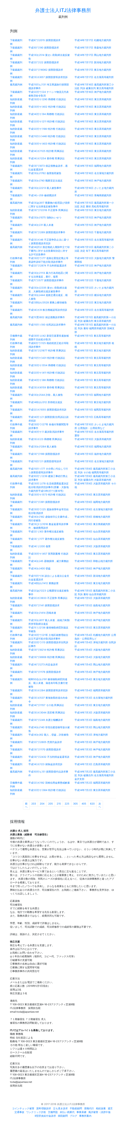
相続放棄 (101, 1108)
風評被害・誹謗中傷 (99, 1112)
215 (59, 803)
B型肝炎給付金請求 (45, 1115)
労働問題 (53, 1112)
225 (67, 803)
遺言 (110, 1108)
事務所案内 (85, 1115)
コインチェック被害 (23, 1108)
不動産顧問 (76, 1108)
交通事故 (19, 1112)
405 (84, 803)
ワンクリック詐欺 (36, 1112)
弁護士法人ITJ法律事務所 (63, 10)
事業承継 (81, 1112)
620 (92, 803)
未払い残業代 (67, 1112)
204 (42, 803)
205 (50, 803)
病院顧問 (63, 1115)
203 (33, 803)
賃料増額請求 (43, 1108)
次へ (99, 805)
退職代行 (89, 1108)
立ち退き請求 (60, 1108)
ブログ (73, 1115)
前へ (26, 805)
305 (75, 803)
